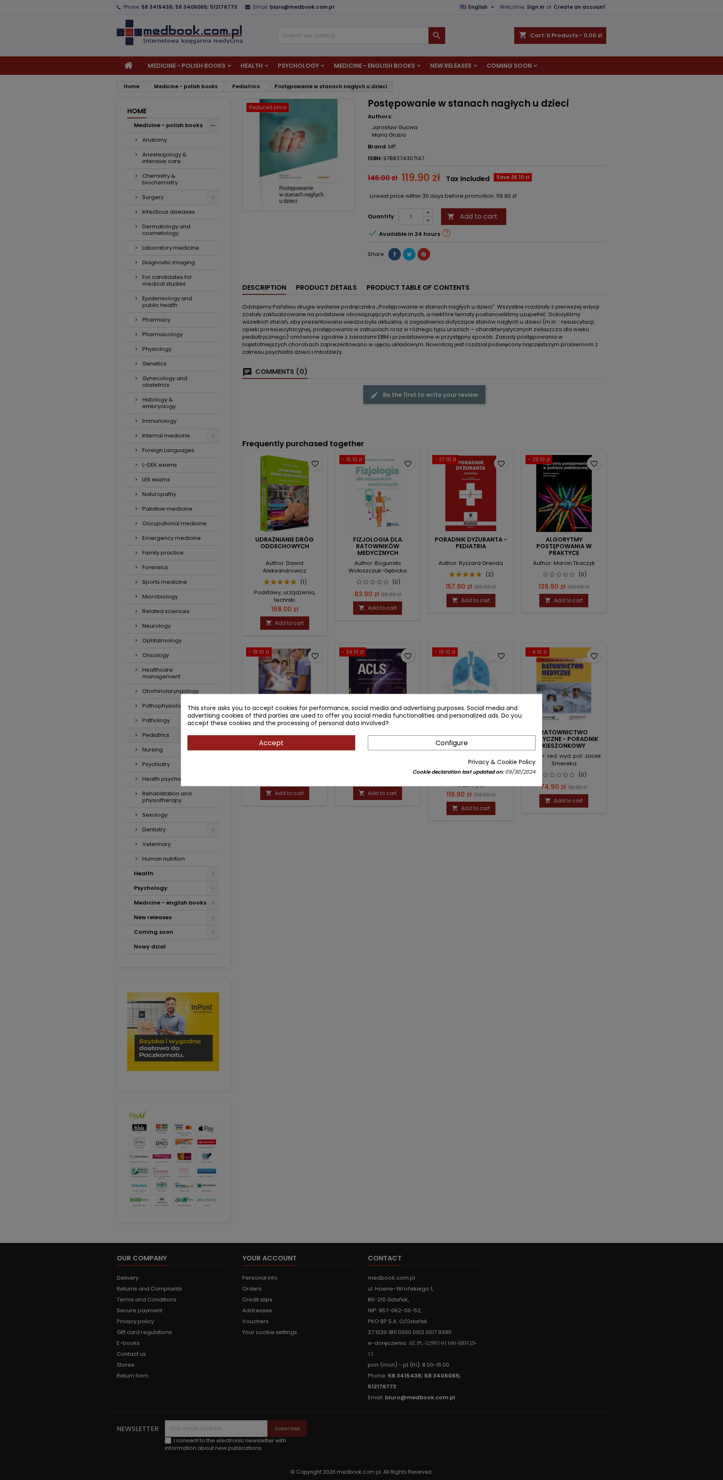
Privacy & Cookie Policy (502, 762)
